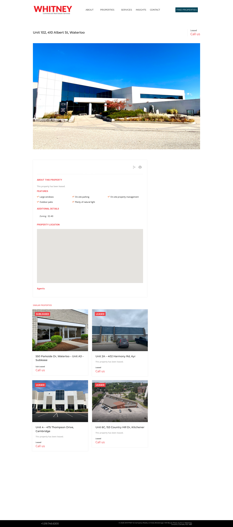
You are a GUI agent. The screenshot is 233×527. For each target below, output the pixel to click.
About (89, 9)
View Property (60, 342)
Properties (107, 9)
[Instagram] (49, 514)
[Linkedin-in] (43, 514)
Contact (155, 9)
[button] (90, 252)
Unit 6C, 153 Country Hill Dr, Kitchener (119, 427)
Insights (141, 9)
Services (126, 9)
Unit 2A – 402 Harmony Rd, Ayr (115, 356)
